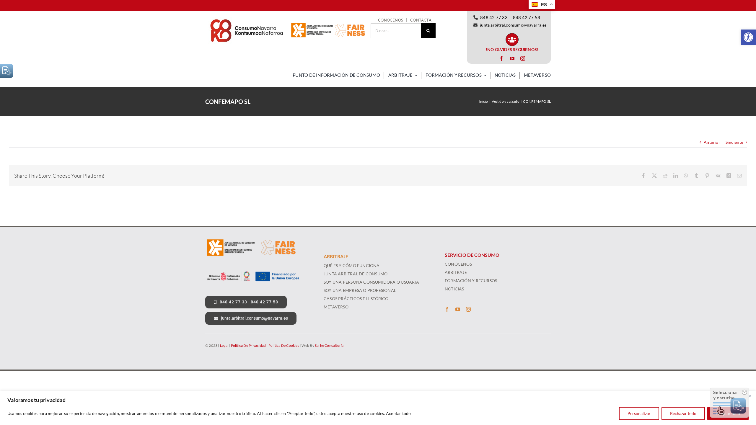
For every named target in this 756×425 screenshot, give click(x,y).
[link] (748, 37)
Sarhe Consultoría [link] (329, 345)
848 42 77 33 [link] (494, 17)
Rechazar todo (683, 413)
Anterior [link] (712, 142)
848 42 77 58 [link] (526, 17)
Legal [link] (224, 345)
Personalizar (639, 413)
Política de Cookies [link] (283, 345)
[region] (378, 408)
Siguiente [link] (734, 142)
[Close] (749, 396)
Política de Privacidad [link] (248, 345)
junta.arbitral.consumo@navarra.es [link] (513, 24)
